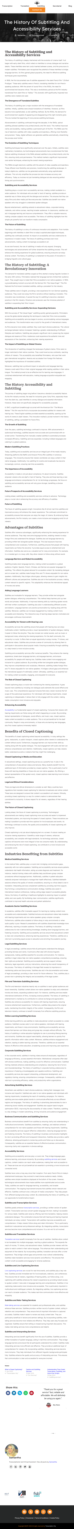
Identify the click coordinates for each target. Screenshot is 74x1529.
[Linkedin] (37, 1511)
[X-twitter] (30, 1511)
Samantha (53, 1462)
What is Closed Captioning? (13, 1369)
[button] (8, 1393)
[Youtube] (49, 1511)
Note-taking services (12, 1305)
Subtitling (41, 6)
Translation (25, 6)
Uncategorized (38, 35)
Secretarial (57, 6)
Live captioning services (13, 1271)
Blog (70, 6)
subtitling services (50, 1159)
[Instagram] (43, 1511)
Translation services (12, 1239)
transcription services (31, 1208)
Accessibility (9, 710)
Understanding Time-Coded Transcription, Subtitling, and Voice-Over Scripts (56, 1371)
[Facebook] (24, 1511)
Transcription (7, 6)
